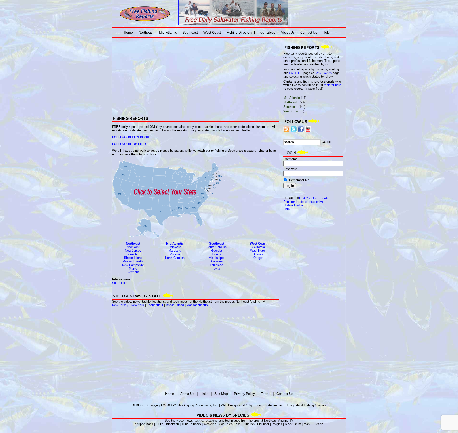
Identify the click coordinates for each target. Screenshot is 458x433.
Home (128, 32)
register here (332, 85)
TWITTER (295, 73)
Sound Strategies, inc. (269, 405)
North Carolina (175, 258)
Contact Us (308, 32)
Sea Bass (234, 424)
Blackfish (172, 424)
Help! (287, 209)
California (258, 247)
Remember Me (298, 180)
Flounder (263, 424)
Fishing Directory (239, 32)
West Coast (258, 243)
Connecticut (133, 254)
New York (133, 247)
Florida (216, 254)
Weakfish (209, 424)
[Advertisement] (167, 72)
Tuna (185, 424)
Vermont (133, 272)
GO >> (326, 142)
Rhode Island (133, 258)
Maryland (174, 250)
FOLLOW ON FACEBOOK (130, 137)
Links (204, 394)
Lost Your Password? (313, 198)
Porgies (277, 424)
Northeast (133, 243)
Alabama (216, 261)
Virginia (175, 254)
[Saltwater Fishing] (145, 21)
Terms (265, 394)
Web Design (229, 405)
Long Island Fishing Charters (307, 405)
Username (290, 159)
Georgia (216, 250)
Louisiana (216, 265)
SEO (245, 405)
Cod (221, 424)
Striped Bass (144, 424)
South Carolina (216, 247)
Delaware (174, 247)
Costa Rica (119, 283)
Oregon (258, 258)
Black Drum (293, 424)
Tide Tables (266, 32)
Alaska (258, 254)
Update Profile (293, 205)
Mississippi (216, 258)
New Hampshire (133, 265)
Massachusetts (133, 261)
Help (326, 32)
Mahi (307, 424)
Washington (258, 250)
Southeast (216, 243)
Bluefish (249, 424)
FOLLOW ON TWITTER (129, 144)
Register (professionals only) (303, 201)
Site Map (221, 394)
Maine (133, 268)
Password (290, 169)
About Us (288, 32)
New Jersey (133, 250)
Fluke (159, 424)
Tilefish (318, 424)
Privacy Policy (244, 394)
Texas (216, 268)
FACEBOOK (323, 73)
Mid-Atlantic (175, 243)
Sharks (196, 424)
